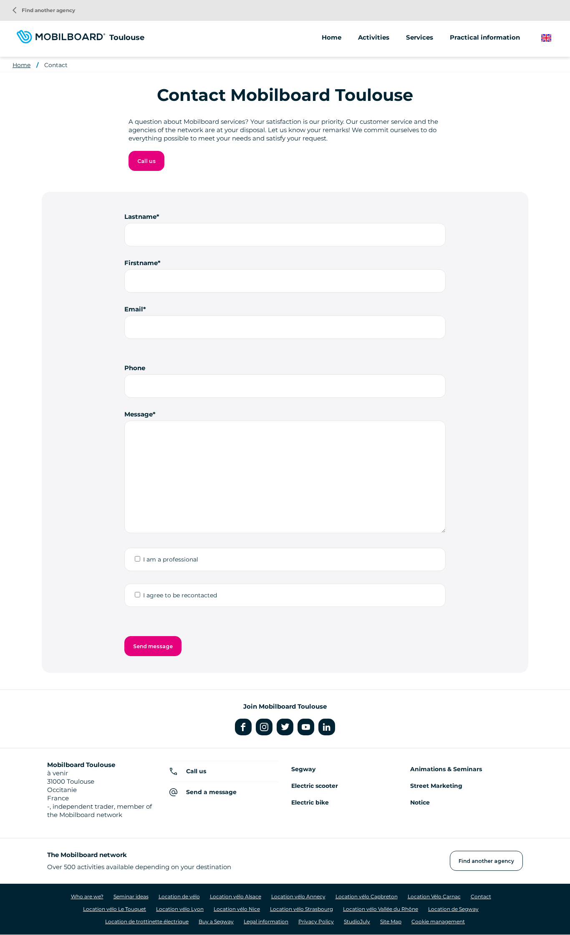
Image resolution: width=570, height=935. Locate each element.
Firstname (141, 263)
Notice (420, 802)
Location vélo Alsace (235, 896)
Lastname (140, 217)
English (552, 38)
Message (138, 414)
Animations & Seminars (446, 769)
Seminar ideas (131, 896)
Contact (56, 65)
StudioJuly (357, 921)
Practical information (485, 37)
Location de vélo (179, 896)
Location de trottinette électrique (147, 921)
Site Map (390, 921)
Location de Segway (453, 909)
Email (133, 309)
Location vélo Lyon (180, 909)
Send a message (211, 792)
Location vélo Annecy (298, 896)
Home (331, 37)
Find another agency (44, 10)
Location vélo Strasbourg (301, 909)
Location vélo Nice (237, 909)
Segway (303, 769)
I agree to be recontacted (180, 595)
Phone (134, 368)
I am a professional (170, 559)
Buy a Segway (216, 921)
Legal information (266, 921)
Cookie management (438, 921)
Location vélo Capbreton (366, 896)
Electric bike (310, 802)
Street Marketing (436, 786)
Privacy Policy (316, 921)
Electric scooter (314, 786)
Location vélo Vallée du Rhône (380, 909)
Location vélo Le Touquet (114, 909)
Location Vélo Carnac (434, 896)
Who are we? (87, 896)
